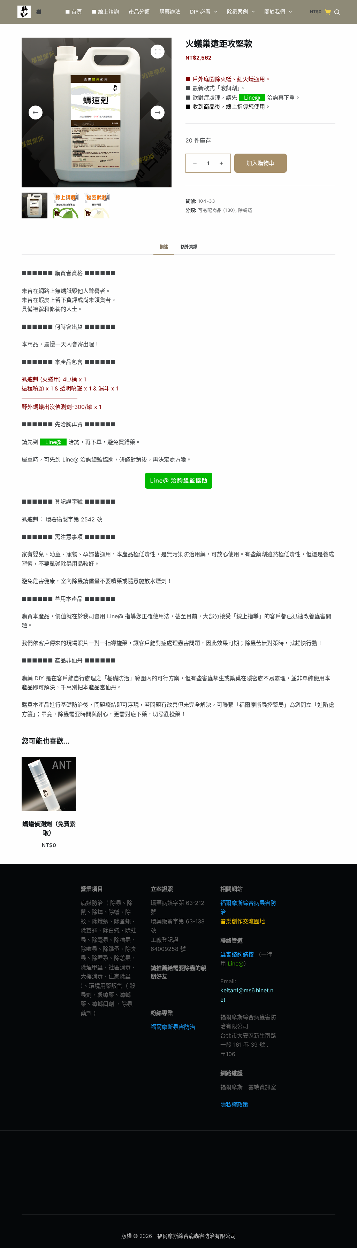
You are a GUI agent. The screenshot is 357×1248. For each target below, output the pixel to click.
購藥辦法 (169, 11)
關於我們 (274, 11)
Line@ (253, 97)
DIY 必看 (200, 11)
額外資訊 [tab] (189, 246)
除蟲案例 (237, 11)
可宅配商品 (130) (216, 210)
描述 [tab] (164, 246)
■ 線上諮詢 (105, 11)
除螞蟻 (245, 210)
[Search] (337, 12)
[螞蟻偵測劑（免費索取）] (49, 784)
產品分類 (139, 11)
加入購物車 (260, 163)
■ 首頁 (73, 11)
